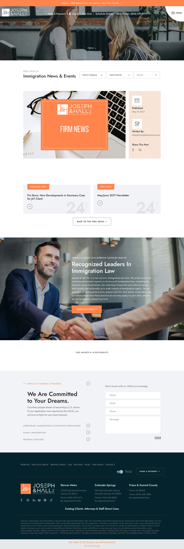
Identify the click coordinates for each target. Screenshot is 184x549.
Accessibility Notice (135, 533)
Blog (87, 464)
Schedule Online (104, 14)
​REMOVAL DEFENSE (33, 439)
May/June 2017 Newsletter (113, 195)
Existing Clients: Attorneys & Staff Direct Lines (92, 508)
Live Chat (87, 14)
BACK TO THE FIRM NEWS (90, 221)
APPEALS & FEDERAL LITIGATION (44, 383)
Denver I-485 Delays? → (92, 3)
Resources (102, 533)
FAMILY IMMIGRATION (34, 432)
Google (27, 500)
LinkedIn (139, 149)
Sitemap (112, 533)
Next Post (106, 186)
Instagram (45, 500)
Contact (110, 464)
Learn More (29, 206)
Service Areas (58, 464)
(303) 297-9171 (139, 14)
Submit (157, 438)
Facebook (22, 500)
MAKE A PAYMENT (148, 471)
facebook (133, 149)
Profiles (25, 464)
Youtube (39, 500)
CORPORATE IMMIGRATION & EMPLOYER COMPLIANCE (52, 425)
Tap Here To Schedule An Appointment (92, 544)
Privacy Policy (151, 533)
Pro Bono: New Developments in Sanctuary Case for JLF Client (56, 197)
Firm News (97, 464)
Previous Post (38, 186)
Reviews (78, 464)
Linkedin (33, 500)
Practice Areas (40, 464)
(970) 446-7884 (143, 494)
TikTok (51, 500)
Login (75, 14)
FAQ (70, 464)
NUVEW (121, 533)
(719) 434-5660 (109, 497)
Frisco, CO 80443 (137, 490)
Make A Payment (56, 14)
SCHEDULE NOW (85, 309)
